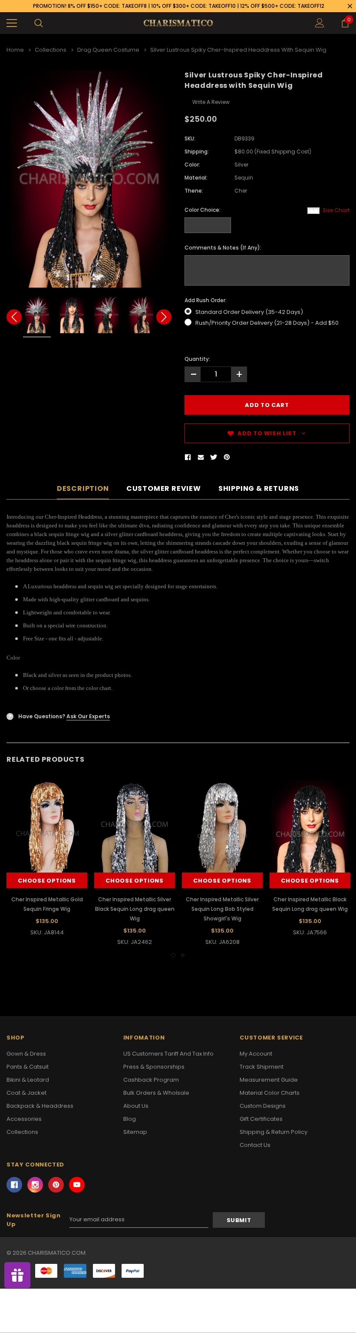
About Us (135, 1106)
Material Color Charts (270, 1093)
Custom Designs (263, 1106)
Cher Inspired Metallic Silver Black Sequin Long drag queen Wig (135, 909)
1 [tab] (173, 955)
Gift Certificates (261, 1119)
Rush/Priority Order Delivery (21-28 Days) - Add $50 (267, 323)
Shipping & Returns (258, 488)
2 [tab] (183, 955)
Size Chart (336, 210)
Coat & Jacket (26, 1093)
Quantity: (197, 359)
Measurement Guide (269, 1080)
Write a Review (211, 102)
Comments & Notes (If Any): (223, 247)
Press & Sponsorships (154, 1067)
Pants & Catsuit (28, 1067)
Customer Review (163, 488)
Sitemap (135, 1132)
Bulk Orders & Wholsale (156, 1093)
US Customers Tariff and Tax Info (168, 1054)
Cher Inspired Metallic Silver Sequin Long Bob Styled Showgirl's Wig (222, 909)
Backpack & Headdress (40, 1106)
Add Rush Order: (206, 300)
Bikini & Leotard (28, 1080)
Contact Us (255, 1145)
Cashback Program (151, 1080)
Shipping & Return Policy (273, 1132)
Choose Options (47, 880)
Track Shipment (261, 1067)
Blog (129, 1119)
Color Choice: (203, 209)
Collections (22, 1132)
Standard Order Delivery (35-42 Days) (249, 312)
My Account (256, 1054)
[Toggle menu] (12, 23)
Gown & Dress (26, 1054)
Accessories (24, 1119)
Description (83, 488)
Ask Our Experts (88, 716)
